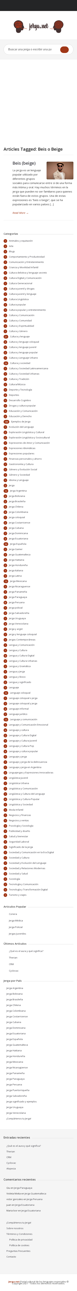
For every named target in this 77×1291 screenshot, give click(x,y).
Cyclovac (13, 970)
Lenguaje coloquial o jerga (23, 698)
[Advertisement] (38, 99)
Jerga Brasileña (17, 501)
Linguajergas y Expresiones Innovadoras (31, 772)
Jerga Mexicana (18, 581)
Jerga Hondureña (18, 565)
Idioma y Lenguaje (19, 480)
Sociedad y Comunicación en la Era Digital (31, 852)
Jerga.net (14, 1281)
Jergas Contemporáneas (22, 639)
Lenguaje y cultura (19, 730)
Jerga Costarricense (19, 522)
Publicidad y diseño (19, 831)
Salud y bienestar (18, 836)
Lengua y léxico (17, 676)
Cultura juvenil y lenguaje (22, 293)
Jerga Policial (16, 927)
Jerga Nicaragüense (17, 1067)
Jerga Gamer (16, 549)
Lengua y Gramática (20, 666)
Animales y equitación (21, 240)
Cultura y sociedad (20, 363)
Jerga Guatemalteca (19, 554)
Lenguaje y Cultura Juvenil (23, 740)
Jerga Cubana (16, 527)
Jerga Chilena (16, 506)
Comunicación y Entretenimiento (26, 262)
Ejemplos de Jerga (20, 421)
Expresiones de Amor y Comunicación (29, 442)
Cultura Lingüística (19, 299)
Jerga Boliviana (17, 496)
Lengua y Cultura (18, 650)
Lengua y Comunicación (22, 644)
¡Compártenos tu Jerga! (18, 1118)
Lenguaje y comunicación (23, 719)
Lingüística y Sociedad (21, 804)
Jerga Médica (16, 920)
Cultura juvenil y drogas (22, 288)
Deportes (14, 395)
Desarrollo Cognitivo (20, 400)
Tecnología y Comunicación (23, 884)
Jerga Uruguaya (17, 618)
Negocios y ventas (19, 820)
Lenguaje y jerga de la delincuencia (28, 761)
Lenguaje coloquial (20, 692)
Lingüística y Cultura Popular (24, 799)
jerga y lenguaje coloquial (23, 634)
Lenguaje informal (19, 708)
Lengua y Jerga (17, 671)
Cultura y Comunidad (20, 320)
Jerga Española (18, 543)
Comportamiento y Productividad (27, 256)
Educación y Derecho (20, 416)
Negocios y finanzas (20, 815)
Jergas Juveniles (17, 933)
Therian (13, 957)
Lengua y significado (20, 682)
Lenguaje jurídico (18, 714)
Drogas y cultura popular (22, 405)
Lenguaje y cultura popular (23, 751)
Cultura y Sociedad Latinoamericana (28, 368)
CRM (11, 964)
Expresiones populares (21, 453)
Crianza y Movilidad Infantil (23, 267)
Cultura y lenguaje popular (23, 352)
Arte (11, 246)
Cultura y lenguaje (20, 336)
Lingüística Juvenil (18, 777)
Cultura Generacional (20, 283)
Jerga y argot (16, 629)
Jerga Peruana (17, 602)
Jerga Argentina (18, 490)
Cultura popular (17, 304)
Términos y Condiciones (19, 1234)
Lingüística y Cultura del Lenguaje (27, 793)
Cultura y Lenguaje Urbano (23, 357)
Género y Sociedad (19, 474)
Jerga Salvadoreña (19, 613)
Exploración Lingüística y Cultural (26, 432)
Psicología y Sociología (21, 825)
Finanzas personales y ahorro (25, 458)
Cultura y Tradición (19, 379)
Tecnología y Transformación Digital (28, 889)
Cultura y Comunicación (21, 315)
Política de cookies (19, 1245)
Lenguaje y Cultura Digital (22, 735)
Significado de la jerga (21, 847)
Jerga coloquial (17, 517)
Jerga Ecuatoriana (18, 538)
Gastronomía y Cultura (21, 464)
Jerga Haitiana (16, 559)
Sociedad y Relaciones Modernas (27, 868)
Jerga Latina (15, 575)
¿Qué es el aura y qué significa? (26, 951)
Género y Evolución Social (23, 469)
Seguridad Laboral (19, 841)
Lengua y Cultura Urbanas (23, 660)
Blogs (12, 251)
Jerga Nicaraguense (19, 586)
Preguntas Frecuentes (18, 1251)
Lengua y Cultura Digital (21, 655)
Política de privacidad (20, 1239)
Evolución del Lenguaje (21, 426)
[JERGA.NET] (38, 26)
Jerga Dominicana (18, 533)
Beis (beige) (24, 163)
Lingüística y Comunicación (23, 788)
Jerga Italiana (16, 570)
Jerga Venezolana (18, 623)
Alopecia (11, 1168)
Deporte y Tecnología (20, 389)
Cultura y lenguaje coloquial (24, 341)
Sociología (14, 878)
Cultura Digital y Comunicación (25, 278)
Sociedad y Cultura (19, 857)
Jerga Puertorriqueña (17, 1090)
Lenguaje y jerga (18, 756)
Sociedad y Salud (18, 873)
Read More (21, 212)
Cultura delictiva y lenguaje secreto (28, 272)
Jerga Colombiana (18, 512)
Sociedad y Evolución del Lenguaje (27, 863)
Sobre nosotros (14, 1228)
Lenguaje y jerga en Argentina (25, 767)
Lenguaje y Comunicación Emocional (28, 724)
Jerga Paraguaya (18, 597)
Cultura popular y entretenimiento (27, 309)
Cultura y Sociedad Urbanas (24, 373)
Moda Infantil (16, 809)
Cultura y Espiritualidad (21, 325)
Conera (13, 914)
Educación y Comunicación (23, 410)
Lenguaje (14, 687)
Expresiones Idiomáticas (22, 448)
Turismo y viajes (18, 894)
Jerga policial (16, 607)
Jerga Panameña (18, 591)
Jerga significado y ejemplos (21, 1101)
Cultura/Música (17, 384)
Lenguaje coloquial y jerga (23, 703)
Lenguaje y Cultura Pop (21, 746)
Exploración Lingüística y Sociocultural (29, 437)
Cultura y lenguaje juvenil (22, 347)
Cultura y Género (18, 331)
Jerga (12, 485)
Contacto (11, 1256)
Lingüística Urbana (19, 783)
